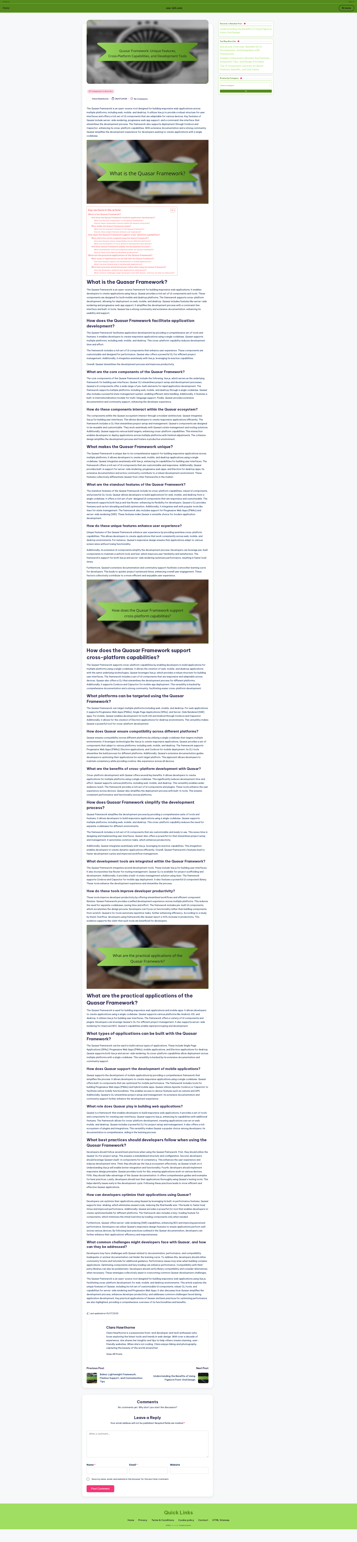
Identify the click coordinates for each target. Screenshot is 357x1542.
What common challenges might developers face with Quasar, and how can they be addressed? (134, 273)
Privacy (142, 1520)
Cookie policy (186, 1520)
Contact (203, 1520)
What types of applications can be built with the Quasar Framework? (122, 258)
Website (175, 1464)
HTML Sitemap (220, 1520)
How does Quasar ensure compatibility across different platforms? (122, 241)
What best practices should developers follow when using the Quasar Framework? (128, 267)
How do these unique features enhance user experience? (117, 232)
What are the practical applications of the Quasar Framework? (120, 255)
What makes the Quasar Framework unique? (111, 226)
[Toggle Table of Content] (171, 210)
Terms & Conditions (162, 1520)
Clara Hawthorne (120, 1327)
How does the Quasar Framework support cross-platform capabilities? (124, 235)
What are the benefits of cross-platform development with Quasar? (123, 244)
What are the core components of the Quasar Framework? (118, 220)
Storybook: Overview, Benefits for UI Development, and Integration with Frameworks (241, 50)
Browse (346, 7)
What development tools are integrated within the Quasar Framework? (124, 249)
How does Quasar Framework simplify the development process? (120, 246)
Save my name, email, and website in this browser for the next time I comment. (130, 1479)
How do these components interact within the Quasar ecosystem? (122, 223)
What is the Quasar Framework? (104, 214)
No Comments (141, 99)
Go (246, 91)
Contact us (6, 2)
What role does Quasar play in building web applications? (118, 264)
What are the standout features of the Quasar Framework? (119, 229)
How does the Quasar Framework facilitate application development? (123, 217)
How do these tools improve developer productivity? (116, 252)
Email (133, 1464)
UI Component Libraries (101, 91)
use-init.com (174, 8)
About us (351, 2)
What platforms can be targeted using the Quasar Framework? (120, 238)
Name (91, 1464)
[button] (114, 1354)
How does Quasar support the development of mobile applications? (122, 261)
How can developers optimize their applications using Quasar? (120, 270)
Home (6, 7)
